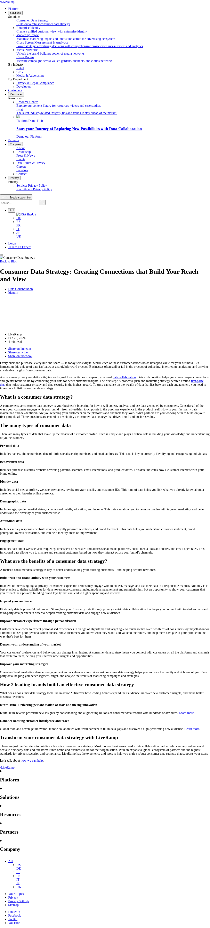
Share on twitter (18, 352)
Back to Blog (8, 261)
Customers (15, 90)
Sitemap (13, 905)
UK (18, 236)
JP (17, 232)
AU (12, 210)
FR (18, 225)
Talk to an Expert (19, 247)
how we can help (32, 760)
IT (17, 229)
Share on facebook (20, 356)
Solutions (15, 12)
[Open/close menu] (1, 255)
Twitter (12, 919)
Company (15, 144)
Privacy (14, 177)
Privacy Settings (18, 901)
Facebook (14, 915)
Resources (16, 94)
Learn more (186, 713)
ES (18, 221)
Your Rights (16, 893)
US (34, 214)
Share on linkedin (19, 348)
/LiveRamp (7, 1)
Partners (13, 140)
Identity (13, 292)
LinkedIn (14, 911)
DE (18, 218)
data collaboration (124, 377)
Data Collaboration (20, 289)
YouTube (14, 923)
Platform (13, 8)
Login (12, 243)
